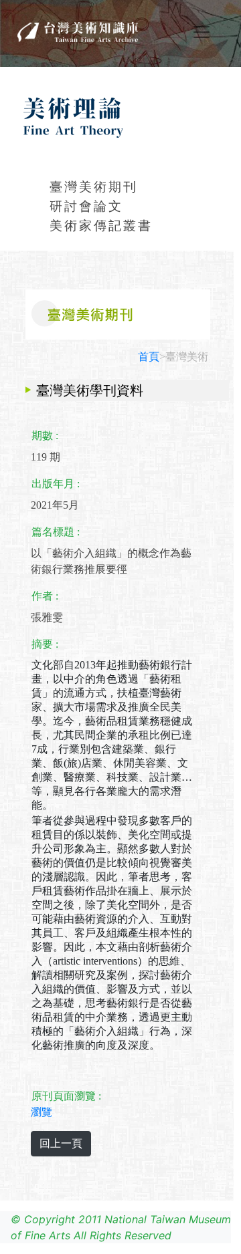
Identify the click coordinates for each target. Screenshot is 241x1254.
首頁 (148, 356)
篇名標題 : (55, 531)
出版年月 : (55, 483)
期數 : (44, 435)
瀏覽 (41, 1112)
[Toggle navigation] (201, 32)
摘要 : (44, 644)
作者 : (44, 596)
